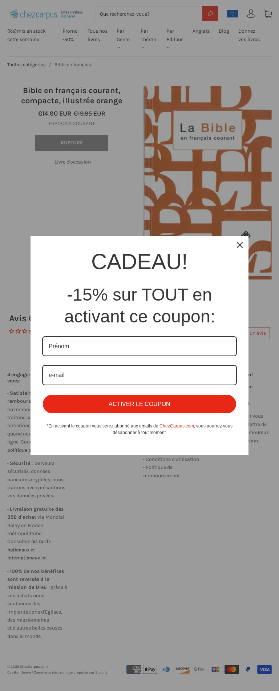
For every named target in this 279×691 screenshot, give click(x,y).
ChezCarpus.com (176, 426)
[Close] (239, 245)
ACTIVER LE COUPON (139, 404)
